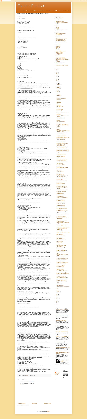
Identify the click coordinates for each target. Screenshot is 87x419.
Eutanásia (58, 120)
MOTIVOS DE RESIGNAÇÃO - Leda (62, 277)
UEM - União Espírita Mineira (60, 62)
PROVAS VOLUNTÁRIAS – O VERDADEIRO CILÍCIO (61, 139)
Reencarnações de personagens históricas (62, 347)
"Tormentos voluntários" (60, 196)
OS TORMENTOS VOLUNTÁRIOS (62, 197)
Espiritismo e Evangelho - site (60, 39)
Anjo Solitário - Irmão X (60, 285)
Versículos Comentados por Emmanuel (62, 65)
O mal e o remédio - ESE (60, 238)
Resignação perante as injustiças (62, 259)
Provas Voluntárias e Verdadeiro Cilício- (63, 150)
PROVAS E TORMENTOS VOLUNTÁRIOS (61, 204)
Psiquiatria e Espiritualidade (60, 57)
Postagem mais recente (21, 403)
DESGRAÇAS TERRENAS (61, 183)
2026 (57, 69)
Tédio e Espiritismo (60, 163)
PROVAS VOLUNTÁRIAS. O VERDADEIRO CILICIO (61, 135)
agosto (58, 88)
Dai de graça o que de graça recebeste (62, 331)
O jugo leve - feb (59, 110)
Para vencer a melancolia (61, 156)
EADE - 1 (57, 23)
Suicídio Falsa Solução (60, 249)
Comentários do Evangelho (60, 21)
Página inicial (34, 403)
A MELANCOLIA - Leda (60, 174)
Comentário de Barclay (59, 20)
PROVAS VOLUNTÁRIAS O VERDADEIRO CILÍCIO (61, 145)
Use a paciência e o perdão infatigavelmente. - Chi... (61, 118)
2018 (57, 80)
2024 (57, 72)
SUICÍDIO (58, 244)
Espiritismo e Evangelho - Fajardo (61, 38)
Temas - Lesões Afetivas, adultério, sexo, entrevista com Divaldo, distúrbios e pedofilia (64, 360)
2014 (57, 295)
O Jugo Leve (59, 94)
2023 (57, 73)
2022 (57, 75)
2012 (57, 298)
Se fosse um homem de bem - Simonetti (63, 227)
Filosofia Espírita (58, 43)
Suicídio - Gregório (60, 242)
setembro (58, 87)
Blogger (48, 411)
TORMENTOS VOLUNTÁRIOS (61, 201)
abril (57, 288)
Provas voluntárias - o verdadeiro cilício (63, 149)
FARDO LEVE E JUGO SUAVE (61, 98)
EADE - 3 (57, 26)
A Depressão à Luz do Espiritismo (62, 159)
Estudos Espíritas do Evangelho (61, 40)
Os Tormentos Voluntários (61, 206)
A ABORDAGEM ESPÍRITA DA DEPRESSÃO (61, 154)
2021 (57, 76)
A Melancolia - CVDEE (60, 171)
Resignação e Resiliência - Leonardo (63, 273)
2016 (57, 83)
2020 (57, 77)
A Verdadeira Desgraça (60, 193)
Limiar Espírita (58, 46)
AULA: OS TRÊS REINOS (60, 325)
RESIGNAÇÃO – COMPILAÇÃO (62, 272)
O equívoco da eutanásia (61, 121)
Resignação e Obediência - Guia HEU (63, 256)
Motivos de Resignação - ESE (61, 276)
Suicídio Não (58, 61)
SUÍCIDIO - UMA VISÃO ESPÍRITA (62, 250)
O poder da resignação (60, 269)
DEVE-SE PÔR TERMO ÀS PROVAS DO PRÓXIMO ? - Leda (63, 131)
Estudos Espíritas (31, 6)
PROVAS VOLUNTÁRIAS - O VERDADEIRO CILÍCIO (61, 141)
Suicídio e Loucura (60, 241)
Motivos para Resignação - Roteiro (62, 258)
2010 (57, 301)
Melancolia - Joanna (60, 179)
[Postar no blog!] (31, 375)
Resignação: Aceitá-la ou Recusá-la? (62, 262)
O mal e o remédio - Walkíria (61, 235)
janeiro (58, 292)
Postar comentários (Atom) (24, 405)
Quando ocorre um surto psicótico (61, 320)
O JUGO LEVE (59, 95)
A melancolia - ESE (60, 182)
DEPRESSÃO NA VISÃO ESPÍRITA (62, 167)
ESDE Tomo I (58, 35)
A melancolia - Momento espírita (62, 180)
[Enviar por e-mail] (30, 375)
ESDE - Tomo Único (59, 34)
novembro (58, 84)
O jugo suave (59, 99)
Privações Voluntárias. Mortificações (62, 143)
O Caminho (57, 48)
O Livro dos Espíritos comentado (61, 51)
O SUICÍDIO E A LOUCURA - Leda (62, 251)
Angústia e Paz (59, 157)
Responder (22, 384)
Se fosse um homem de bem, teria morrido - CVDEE (62, 225)
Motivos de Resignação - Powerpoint (62, 270)
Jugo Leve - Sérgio (60, 109)
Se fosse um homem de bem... (61, 216)
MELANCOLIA (59, 166)
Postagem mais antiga (47, 403)
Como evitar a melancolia (61, 168)
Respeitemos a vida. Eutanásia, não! (62, 124)
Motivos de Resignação (60, 266)
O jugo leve (58, 101)
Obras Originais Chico (59, 52)
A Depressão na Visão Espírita (61, 160)
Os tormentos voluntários (61, 199)
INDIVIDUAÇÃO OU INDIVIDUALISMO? (63, 286)
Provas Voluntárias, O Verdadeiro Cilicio (63, 137)
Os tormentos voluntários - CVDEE (62, 210)
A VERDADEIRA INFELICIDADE (62, 186)
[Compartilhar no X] (32, 375)
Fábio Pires (58, 372)
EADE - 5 (57, 28)
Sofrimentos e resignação (61, 265)
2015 (57, 294)
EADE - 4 (57, 27)
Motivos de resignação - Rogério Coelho (63, 274)
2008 (57, 304)
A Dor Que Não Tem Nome (60, 17)
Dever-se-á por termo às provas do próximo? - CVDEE (62, 133)
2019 (57, 79)
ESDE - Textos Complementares (61, 33)
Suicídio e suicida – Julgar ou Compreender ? (61, 246)
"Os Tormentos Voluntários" (61, 205)
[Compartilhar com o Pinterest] (34, 375)
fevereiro (58, 291)
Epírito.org (57, 32)
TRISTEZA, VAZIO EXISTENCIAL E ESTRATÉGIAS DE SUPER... (62, 176)
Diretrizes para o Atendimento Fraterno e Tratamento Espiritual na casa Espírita (62, 309)
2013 (57, 297)
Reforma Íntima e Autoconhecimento (61, 58)
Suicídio (58, 253)
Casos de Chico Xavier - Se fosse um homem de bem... (62, 218)
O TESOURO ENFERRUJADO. (61, 280)
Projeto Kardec (58, 54)
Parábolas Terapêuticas (59, 53)
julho (57, 90)
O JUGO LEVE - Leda (60, 106)
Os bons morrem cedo (60, 221)
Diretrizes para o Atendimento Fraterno (62, 22)
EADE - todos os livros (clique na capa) (62, 29)
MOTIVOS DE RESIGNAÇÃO (61, 263)
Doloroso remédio (59, 237)
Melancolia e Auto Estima (61, 164)
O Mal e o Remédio (60, 234)
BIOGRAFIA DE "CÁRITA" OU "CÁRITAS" (62, 336)
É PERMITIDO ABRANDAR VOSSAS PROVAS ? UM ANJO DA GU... (62, 147)
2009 (57, 302)
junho (58, 91)
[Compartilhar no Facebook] (33, 375)
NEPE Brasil (58, 47)
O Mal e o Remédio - (60, 230)
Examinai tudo (59, 114)
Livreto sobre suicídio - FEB (61, 247)
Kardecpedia (58, 45)
